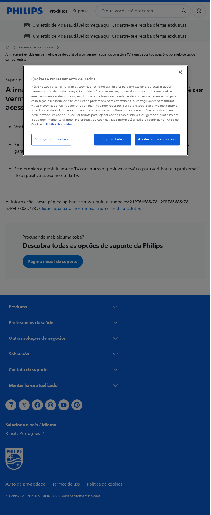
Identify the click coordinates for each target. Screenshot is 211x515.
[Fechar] (178, 72)
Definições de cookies (49, 139)
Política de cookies (57, 124)
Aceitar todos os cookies (155, 139)
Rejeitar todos (111, 139)
